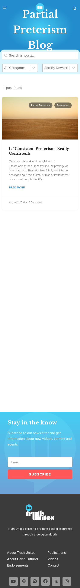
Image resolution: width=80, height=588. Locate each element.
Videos (53, 559)
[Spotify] (35, 581)
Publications (57, 552)
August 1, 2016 (17, 202)
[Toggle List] (73, 68)
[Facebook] (45, 581)
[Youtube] (13, 581)
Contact (53, 565)
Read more (17, 187)
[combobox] (56, 68)
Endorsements (17, 565)
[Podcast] (24, 581)
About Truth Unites (21, 552)
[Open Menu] (4, 8)
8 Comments (35, 202)
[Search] (74, 8)
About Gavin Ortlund (22, 559)
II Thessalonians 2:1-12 (39, 170)
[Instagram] (67, 581)
